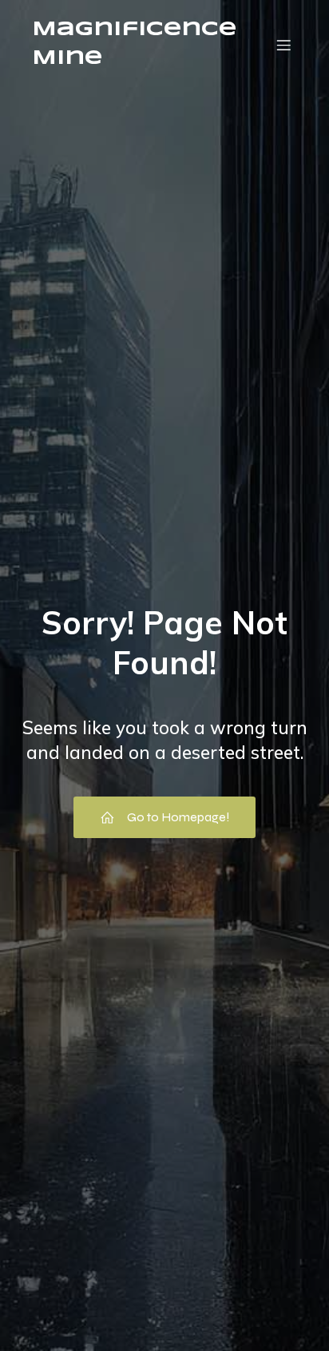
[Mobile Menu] (283, 44)
